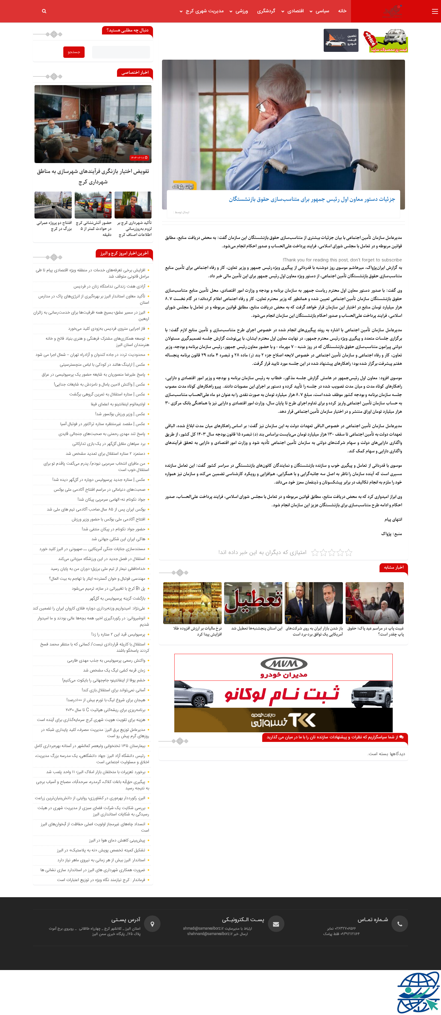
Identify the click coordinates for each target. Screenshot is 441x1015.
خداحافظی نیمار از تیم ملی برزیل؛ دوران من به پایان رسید (98, 569)
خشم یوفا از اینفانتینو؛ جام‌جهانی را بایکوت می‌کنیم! (103, 680)
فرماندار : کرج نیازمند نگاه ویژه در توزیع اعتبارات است (101, 880)
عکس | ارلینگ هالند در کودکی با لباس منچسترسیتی (102, 364)
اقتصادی (295, 11)
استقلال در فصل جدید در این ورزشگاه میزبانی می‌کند (101, 559)
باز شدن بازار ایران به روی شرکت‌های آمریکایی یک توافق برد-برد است (314, 631)
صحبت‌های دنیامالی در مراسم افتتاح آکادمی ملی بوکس (99, 489)
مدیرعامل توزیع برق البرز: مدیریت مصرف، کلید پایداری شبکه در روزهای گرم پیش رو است (95, 733)
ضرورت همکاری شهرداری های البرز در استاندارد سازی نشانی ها (92, 870)
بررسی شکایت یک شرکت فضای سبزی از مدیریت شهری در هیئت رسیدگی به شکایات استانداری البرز (93, 811)
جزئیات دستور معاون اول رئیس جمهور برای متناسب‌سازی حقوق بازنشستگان (312, 199)
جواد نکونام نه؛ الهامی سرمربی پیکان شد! (111, 499)
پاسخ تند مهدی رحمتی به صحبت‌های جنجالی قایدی (101, 434)
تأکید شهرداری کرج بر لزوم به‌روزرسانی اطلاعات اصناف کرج (134, 229)
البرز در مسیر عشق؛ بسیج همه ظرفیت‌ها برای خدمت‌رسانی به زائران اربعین (91, 316)
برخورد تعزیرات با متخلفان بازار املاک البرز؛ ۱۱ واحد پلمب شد (95, 772)
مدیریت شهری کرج (205, 11)
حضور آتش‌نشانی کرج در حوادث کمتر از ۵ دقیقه (94, 229)
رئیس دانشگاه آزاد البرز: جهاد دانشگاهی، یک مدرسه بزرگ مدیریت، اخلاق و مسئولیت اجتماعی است (92, 759)
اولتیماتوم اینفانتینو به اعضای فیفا (118, 404)
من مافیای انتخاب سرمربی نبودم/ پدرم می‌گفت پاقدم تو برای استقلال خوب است (96, 467)
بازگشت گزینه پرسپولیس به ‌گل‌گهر (117, 598)
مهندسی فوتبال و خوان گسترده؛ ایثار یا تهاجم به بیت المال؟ (97, 578)
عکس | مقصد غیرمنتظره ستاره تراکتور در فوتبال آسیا (102, 424)
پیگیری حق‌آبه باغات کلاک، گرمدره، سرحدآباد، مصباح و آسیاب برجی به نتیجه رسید (92, 785)
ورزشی (242, 11)
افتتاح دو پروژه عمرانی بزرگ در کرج (54, 226)
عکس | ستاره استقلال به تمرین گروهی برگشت (107, 394)
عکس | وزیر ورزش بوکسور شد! (120, 414)
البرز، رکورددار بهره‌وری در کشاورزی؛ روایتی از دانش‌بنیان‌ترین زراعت (90, 798)
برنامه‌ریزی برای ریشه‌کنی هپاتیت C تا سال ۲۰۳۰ (105, 710)
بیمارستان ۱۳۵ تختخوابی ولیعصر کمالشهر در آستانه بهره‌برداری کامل (90, 746)
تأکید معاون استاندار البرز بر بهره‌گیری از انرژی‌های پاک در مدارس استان (93, 299)
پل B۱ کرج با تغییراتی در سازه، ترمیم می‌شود (108, 588)
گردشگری (266, 11)
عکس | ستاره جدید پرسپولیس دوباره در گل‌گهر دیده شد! (98, 480)
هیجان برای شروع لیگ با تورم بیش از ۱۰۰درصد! (106, 700)
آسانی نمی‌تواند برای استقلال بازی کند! (113, 690)
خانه (342, 11)
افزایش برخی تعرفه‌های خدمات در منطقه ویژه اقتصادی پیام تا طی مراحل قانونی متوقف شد (92, 273)
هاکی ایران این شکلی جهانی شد (118, 539)
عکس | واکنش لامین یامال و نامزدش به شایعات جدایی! (99, 384)
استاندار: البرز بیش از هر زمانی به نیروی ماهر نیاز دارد (101, 860)
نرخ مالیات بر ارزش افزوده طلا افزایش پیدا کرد (197, 631)
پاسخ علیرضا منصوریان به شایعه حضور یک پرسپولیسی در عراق (93, 374)
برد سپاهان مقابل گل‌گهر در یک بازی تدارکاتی (108, 444)
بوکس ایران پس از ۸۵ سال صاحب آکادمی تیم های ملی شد (96, 509)
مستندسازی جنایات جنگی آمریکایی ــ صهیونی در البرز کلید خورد (92, 549)
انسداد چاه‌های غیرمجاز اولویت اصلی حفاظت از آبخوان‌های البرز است (95, 827)
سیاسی (322, 11)
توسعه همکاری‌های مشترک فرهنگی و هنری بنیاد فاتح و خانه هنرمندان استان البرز (97, 342)
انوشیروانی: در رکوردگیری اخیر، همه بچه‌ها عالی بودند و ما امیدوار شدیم (93, 621)
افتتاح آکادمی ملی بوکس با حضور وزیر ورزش (108, 519)
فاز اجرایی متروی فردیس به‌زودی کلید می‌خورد (106, 328)
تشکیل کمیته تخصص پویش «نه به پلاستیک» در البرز (101, 850)
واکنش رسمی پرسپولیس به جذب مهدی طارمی (106, 660)
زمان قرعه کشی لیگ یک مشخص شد (114, 670)
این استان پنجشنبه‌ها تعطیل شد (256, 628)
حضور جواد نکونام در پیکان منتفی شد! (113, 529)
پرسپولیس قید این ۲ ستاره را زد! (118, 634)
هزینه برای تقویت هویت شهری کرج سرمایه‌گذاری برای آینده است (91, 720)
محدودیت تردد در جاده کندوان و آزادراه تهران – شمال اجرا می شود (90, 355)
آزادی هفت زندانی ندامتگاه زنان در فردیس (109, 286)
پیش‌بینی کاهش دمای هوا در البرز (117, 840)
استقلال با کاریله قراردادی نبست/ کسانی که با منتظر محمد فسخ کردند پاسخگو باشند (94, 647)
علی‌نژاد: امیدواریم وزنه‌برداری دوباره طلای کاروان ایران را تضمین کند (89, 608)
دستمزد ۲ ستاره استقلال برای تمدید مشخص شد (105, 453)
